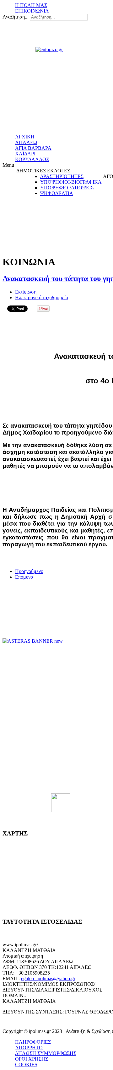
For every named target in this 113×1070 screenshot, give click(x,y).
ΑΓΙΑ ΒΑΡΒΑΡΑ (33, 148)
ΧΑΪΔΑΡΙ (25, 153)
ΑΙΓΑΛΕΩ (26, 142)
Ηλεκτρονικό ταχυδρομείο (41, 297)
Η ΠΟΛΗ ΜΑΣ (31, 5)
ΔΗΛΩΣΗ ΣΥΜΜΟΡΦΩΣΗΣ (45, 1053)
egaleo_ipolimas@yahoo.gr (48, 978)
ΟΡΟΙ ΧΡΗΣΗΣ (31, 1059)
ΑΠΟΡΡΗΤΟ (29, 1047)
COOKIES (26, 1064)
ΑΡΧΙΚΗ (25, 136)
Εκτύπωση (25, 292)
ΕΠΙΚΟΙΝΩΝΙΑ (32, 11)
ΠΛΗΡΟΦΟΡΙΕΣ (33, 1042)
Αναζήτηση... (16, 16)
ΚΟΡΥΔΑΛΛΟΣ (32, 159)
